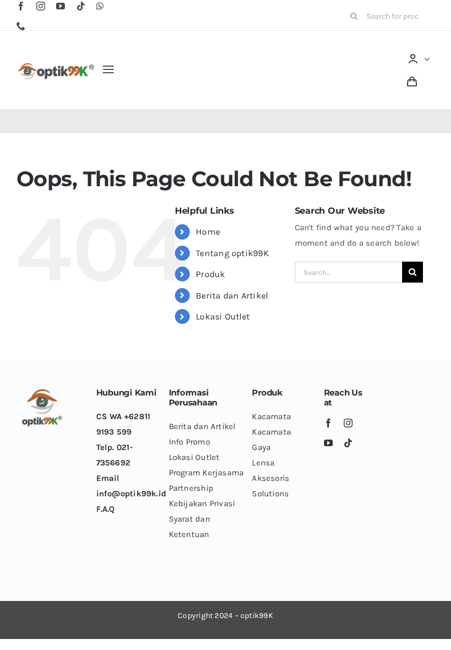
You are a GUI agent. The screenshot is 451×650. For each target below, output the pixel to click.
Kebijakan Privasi (202, 503)
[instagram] (40, 6)
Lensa (263, 463)
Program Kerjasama (206, 473)
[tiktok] (80, 6)
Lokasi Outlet (223, 316)
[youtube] (60, 6)
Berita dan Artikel (232, 295)
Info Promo (189, 442)
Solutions (270, 494)
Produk (210, 274)
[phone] (20, 25)
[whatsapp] (100, 6)
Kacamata (271, 416)
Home (208, 231)
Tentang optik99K (232, 253)
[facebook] (20, 6)
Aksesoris (270, 478)
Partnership (191, 488)
